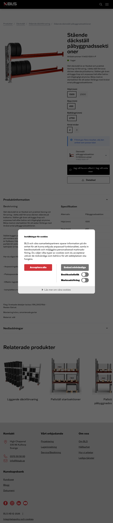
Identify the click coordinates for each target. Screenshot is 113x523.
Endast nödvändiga (75, 267)
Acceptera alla (38, 267)
